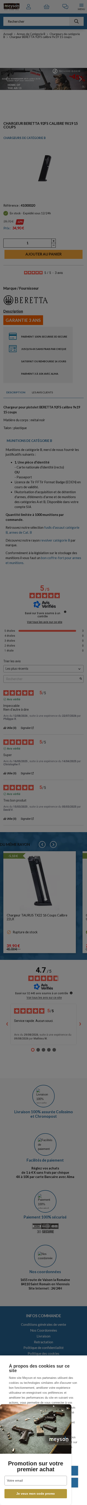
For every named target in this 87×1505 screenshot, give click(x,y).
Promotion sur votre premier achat (35, 1466)
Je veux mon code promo (35, 1493)
